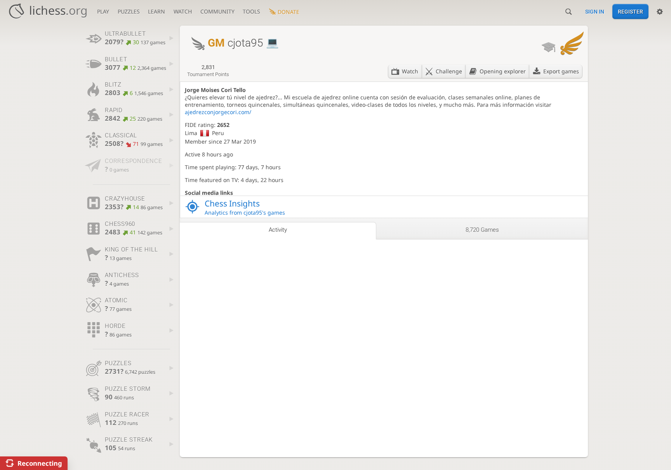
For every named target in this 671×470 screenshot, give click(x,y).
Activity (278, 229)
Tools (251, 11)
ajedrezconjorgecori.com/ (218, 112)
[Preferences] (659, 11)
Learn (156, 11)
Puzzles (129, 11)
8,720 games (482, 229)
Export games (561, 71)
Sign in (594, 12)
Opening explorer (503, 71)
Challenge (449, 71)
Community (217, 11)
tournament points (208, 70)
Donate (288, 12)
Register (630, 12)
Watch (183, 11)
